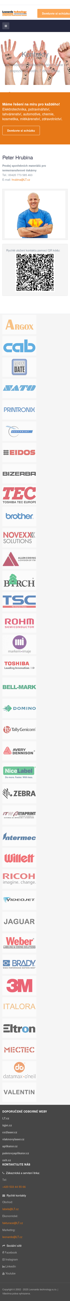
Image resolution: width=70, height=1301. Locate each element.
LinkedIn (10, 1266)
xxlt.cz (6, 1160)
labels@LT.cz (10, 1209)
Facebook (11, 1252)
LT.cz (5, 1118)
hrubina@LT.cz (21, 179)
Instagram (11, 1259)
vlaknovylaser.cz (13, 1139)
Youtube (10, 1273)
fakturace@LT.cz (12, 1223)
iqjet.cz (7, 1125)
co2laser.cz (9, 1132)
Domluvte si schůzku (21, 130)
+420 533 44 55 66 (14, 1187)
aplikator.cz (10, 1146)
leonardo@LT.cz (12, 1237)
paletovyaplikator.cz (15, 1153)
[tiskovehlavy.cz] (14, 12)
